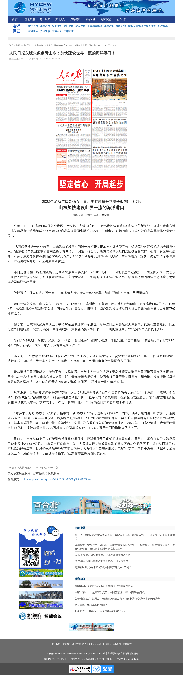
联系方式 (76, 643)
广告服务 (86, 643)
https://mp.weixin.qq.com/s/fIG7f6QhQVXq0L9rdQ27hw (56, 479)
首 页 (15, 19)
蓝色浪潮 (30, 19)
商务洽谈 (96, 643)
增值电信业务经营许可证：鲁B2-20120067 (91, 658)
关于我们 (56, 643)
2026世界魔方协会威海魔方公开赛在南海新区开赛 (102, 554)
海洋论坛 (33, 31)
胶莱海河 (57, 26)
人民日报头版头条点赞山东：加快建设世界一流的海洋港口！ (75, 45)
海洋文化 (60, 19)
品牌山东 (121, 19)
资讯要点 (45, 31)
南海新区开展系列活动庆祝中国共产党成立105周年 (103, 567)
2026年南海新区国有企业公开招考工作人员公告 (101, 561)
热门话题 (69, 26)
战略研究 (121, 26)
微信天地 (33, 26)
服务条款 (66, 643)
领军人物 (91, 19)
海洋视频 (75, 19)
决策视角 (80, 26)
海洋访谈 (109, 26)
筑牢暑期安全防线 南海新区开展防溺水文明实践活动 (104, 586)
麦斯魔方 (127, 643)
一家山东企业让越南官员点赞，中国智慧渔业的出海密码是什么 (110, 592)
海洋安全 (57, 31)
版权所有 (117, 643)
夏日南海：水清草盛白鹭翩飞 (91, 605)
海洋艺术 (45, 26)
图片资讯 (163, 26)
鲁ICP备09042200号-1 (55, 658)
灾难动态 (69, 31)
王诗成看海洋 (94, 26)
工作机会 (107, 643)
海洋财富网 (14, 45)
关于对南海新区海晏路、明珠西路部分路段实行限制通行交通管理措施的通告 (117, 598)
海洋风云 (45, 19)
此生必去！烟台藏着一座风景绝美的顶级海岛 (100, 611)
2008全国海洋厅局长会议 (142, 26)
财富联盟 (106, 19)
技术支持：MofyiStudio (128, 658)
